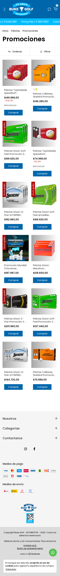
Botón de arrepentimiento (30, 548)
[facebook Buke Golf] (34, 449)
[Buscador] (49, 9)
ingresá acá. (30, 545)
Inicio (5, 30)
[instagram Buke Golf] (25, 449)
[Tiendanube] (30, 554)
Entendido (11, 569)
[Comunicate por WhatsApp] (53, 552)
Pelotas (15, 30)
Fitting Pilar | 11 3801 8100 (32, 21)
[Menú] (5, 9)
